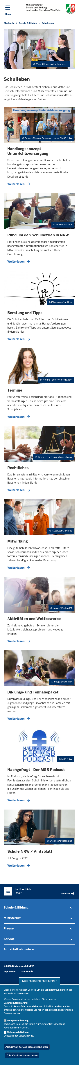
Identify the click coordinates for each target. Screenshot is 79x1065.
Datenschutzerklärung (15, 1002)
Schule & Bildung (16, 907)
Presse (9, 928)
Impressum (9, 971)
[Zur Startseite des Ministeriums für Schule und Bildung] (50, 9)
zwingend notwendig (17, 1020)
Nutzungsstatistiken (17, 1032)
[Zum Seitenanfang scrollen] (71, 1058)
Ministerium (12, 918)
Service (9, 939)
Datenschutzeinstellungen (39, 981)
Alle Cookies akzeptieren (22, 1055)
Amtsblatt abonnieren (19, 949)
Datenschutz (26, 971)
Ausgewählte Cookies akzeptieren (26, 1046)
